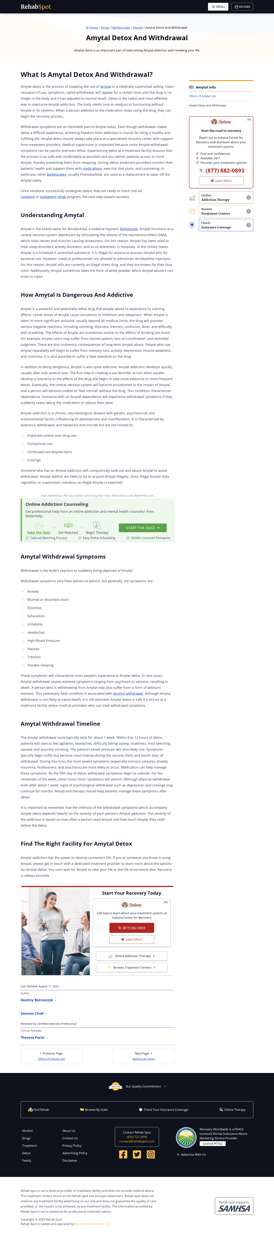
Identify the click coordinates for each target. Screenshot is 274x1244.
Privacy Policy (71, 1146)
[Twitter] (137, 1154)
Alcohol (27, 1131)
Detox (26, 1153)
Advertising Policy (74, 1153)
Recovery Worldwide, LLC (92, 1224)
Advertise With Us (193, 1155)
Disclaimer (69, 1160)
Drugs (26, 1138)
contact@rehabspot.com (136, 1141)
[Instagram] (150, 1154)
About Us (68, 1131)
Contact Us (70, 1138)
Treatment (29, 1146)
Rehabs (244, 7)
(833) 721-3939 (137, 1137)
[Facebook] (123, 1154)
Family (26, 1160)
